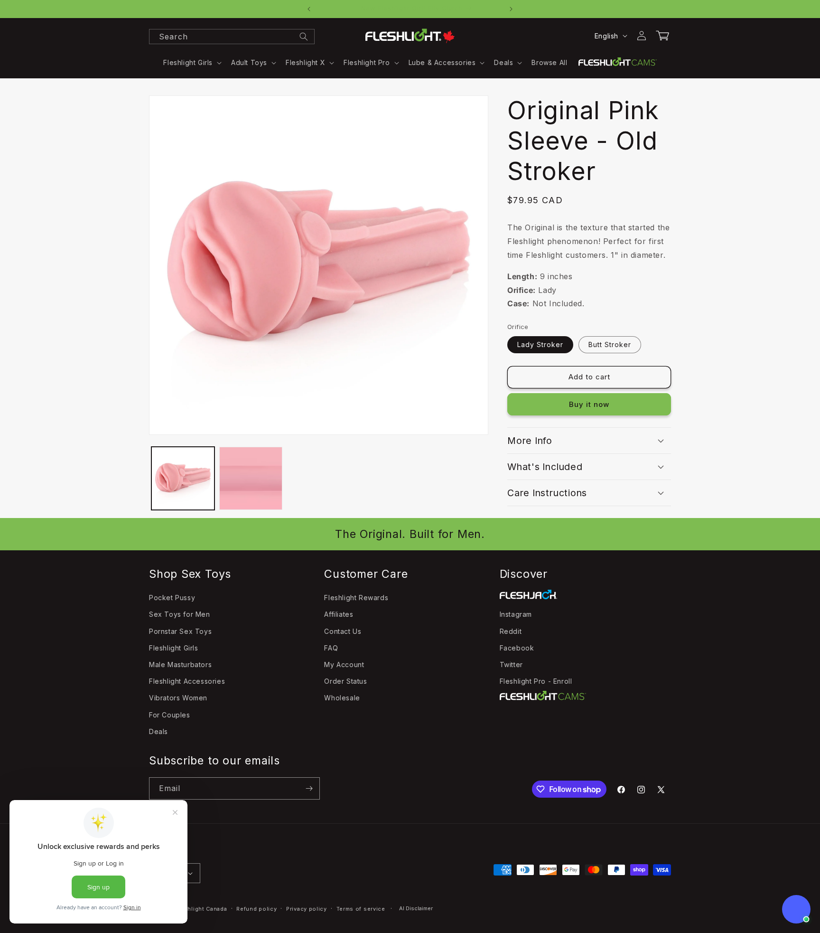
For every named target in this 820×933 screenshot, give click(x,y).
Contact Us (342, 631)
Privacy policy (306, 908)
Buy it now (589, 403)
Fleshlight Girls (173, 648)
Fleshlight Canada (201, 908)
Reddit (511, 631)
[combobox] (231, 36)
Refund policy (256, 908)
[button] (191, 63)
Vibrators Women (178, 698)
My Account (344, 664)
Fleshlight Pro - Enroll (536, 681)
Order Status (345, 681)
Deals (158, 731)
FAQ (331, 648)
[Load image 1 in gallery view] (182, 478)
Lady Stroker (540, 344)
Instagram (516, 614)
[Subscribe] (308, 788)
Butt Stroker (609, 344)
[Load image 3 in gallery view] (250, 478)
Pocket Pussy (172, 598)
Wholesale (342, 698)
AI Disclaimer (416, 908)
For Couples (169, 715)
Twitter (511, 664)
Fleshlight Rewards (356, 598)
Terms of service (360, 908)
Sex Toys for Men (179, 614)
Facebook (517, 648)
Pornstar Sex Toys (180, 631)
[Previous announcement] (308, 9)
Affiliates (338, 614)
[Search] (303, 36)
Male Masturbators (180, 664)
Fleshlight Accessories (187, 681)
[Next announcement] (511, 9)
